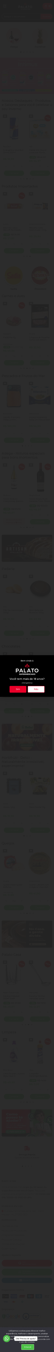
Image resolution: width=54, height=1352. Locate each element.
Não (36, 689)
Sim (18, 689)
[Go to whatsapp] (6, 1338)
